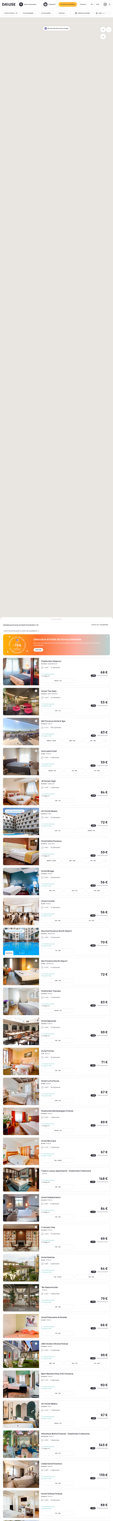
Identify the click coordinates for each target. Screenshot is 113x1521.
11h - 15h (91, 921)
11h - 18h (74, 771)
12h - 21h (58, 1483)
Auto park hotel (56, 761)
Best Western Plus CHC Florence (56, 1384)
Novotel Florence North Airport (56, 941)
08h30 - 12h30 (51, 861)
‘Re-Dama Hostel (56, 1297)
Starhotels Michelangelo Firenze (56, 1121)
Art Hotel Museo (56, 821)
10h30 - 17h (58, 681)
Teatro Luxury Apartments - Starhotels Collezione (56, 1179)
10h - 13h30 (58, 1160)
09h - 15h (52, 891)
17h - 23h (97, 771)
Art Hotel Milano (56, 1414)
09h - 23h (72, 861)
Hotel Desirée (56, 1267)
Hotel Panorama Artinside (56, 1326)
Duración (62, 13)
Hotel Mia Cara (56, 1151)
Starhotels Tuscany (56, 1001)
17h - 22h (97, 1363)
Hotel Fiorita (56, 1061)
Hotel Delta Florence (56, 851)
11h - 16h (58, 1333)
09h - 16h (72, 741)
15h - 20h (97, 891)
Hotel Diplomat (56, 1031)
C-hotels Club (56, 1237)
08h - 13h (52, 1363)
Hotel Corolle (56, 911)
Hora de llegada (28, 13)
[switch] (82, 13)
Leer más (38, 650)
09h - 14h (58, 1100)
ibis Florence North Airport (56, 971)
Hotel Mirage (56, 881)
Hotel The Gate (56, 701)
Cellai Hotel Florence (56, 1474)
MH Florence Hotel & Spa (56, 731)
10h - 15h (58, 1040)
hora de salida (46, 13)
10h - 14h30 (57, 1277)
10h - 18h (93, 741)
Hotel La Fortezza (56, 1091)
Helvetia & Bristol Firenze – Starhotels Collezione (56, 1444)
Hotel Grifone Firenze (56, 1504)
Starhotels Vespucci (56, 671)
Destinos (83, 4)
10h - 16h (58, 1070)
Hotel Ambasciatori (56, 1207)
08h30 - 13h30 (51, 741)
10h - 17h (58, 711)
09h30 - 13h (52, 771)
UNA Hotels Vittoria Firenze (56, 1354)
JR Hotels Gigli (56, 791)
